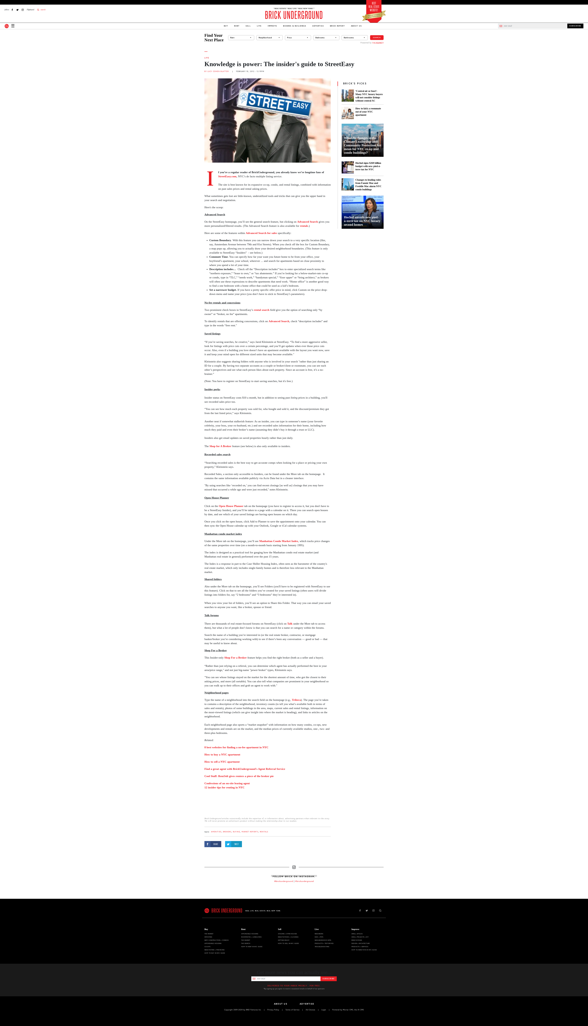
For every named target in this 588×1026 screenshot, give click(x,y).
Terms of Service (292, 1010)
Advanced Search (307, 221)
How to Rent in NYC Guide (251, 947)
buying (236, 832)
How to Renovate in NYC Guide (364, 950)
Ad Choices (310, 1010)
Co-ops (207, 947)
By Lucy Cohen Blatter (216, 71)
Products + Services (359, 947)
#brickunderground (304, 881)
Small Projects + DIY (360, 937)
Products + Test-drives (324, 943)
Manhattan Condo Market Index (278, 541)
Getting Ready (283, 940)
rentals (304, 225)
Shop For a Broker (235, 657)
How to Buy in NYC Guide (214, 953)
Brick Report (337, 26)
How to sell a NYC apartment (222, 761)
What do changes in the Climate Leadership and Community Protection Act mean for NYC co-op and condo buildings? (362, 145)
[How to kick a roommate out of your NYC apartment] (348, 113)
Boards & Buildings (294, 26)
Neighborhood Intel (323, 940)
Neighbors (319, 934)
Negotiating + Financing (214, 950)
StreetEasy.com (227, 176)
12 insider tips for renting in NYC (224, 787)
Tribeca (296, 699)
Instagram (23, 10)
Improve (272, 26)
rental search (261, 309)
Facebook (12, 10)
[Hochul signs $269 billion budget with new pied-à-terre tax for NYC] (348, 167)
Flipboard (30, 10)
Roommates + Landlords (251, 937)
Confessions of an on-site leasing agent (227, 783)
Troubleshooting (322, 947)
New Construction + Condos (216, 940)
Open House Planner (231, 506)
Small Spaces (357, 934)
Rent (236, 26)
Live (259, 26)
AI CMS (361, 1010)
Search (377, 37)
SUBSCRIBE (575, 26)
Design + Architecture (360, 943)
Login (323, 1010)
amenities (216, 832)
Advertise (318, 26)
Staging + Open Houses (287, 934)
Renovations (356, 940)
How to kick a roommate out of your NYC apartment (368, 111)
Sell (248, 26)
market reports (250, 832)
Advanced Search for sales (261, 233)
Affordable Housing (213, 943)
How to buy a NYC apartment (222, 754)
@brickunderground (283, 881)
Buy (226, 26)
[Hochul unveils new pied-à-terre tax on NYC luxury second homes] (363, 212)
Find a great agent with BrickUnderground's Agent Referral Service (244, 768)
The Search (245, 943)
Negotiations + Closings (288, 937)
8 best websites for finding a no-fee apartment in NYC (236, 747)
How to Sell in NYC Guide (288, 943)
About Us (356, 26)
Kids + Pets (319, 937)
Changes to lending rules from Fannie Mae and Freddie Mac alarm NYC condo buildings (368, 185)
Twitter (17, 10)
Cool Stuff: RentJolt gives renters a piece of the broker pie (239, 776)
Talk (289, 623)
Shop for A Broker (220, 446)
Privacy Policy (273, 1010)
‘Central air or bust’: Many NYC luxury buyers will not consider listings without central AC (369, 96)
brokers (227, 832)
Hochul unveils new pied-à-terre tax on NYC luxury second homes (362, 220)
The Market (208, 934)
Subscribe (328, 978)
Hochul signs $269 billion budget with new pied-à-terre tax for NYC (368, 166)
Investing (208, 937)
